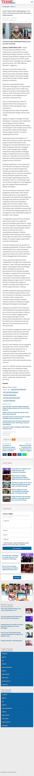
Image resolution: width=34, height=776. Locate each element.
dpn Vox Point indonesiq (18, 389)
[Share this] (5, 454)
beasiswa (5, 684)
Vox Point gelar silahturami (11, 398)
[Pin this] (14, 454)
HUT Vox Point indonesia (10, 392)
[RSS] (13, 439)
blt (3, 660)
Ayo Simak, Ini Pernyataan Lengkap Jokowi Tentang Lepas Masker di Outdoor (9, 447)
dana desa (5, 677)
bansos (4, 664)
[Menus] (32, 2)
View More (17, 577)
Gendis (18, 772)
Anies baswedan (7, 667)
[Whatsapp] (24, 454)
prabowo (4, 653)
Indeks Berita (15, 773)
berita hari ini (6, 681)
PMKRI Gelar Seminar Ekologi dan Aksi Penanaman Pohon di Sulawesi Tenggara (25, 447)
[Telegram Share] (19, 454)
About (28, 772)
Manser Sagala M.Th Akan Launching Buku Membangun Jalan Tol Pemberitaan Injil (20, 491)
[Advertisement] (17, 750)
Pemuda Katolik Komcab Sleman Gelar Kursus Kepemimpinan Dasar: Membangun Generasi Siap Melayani (16, 422)
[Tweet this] (10, 454)
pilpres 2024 (5, 674)
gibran (4, 657)
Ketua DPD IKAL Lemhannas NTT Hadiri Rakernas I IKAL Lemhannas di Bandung (21, 470)
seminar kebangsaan (9, 395)
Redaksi (3, 773)
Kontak (8, 773)
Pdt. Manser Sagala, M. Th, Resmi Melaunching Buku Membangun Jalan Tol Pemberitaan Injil (21, 484)
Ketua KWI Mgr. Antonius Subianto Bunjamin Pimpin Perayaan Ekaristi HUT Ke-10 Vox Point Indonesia (16, 408)
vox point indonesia (9, 400)
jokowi (4, 671)
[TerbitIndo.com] (8, 2)
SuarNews (22, 772)
